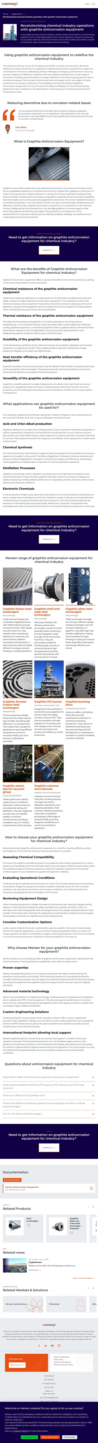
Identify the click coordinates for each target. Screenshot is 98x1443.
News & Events (49, 1394)
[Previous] (88, 1207)
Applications (17, 14)
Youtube (52, 1345)
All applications (49, 1383)
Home (5, 14)
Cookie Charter (20, 1431)
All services (49, 1387)
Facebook (39, 1345)
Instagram (59, 1345)
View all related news (82, 1278)
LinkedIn (45, 1345)
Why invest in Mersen (49, 1401)
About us (49, 1391)
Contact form (19, 1365)
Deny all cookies (50, 1437)
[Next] (93, 1207)
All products (49, 1376)
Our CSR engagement (49, 1397)
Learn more (33, 1270)
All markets (49, 1380)
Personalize (69, 1437)
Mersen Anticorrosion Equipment (22, 1187)
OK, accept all (29, 1437)
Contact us (47, 250)
